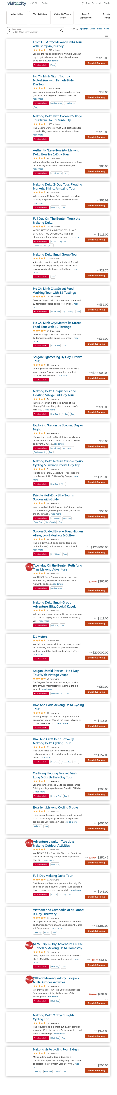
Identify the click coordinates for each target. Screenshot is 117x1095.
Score (92, 29)
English (45, 3)
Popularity (83, 29)
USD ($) (33, 3)
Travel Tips (91, 3)
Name (106, 29)
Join (100, 3)
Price (99, 29)
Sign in (107, 3)
